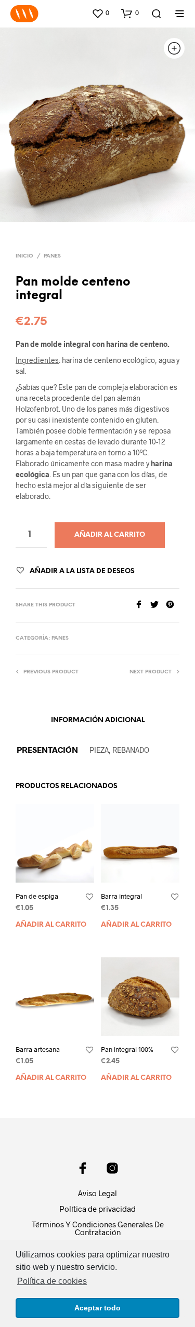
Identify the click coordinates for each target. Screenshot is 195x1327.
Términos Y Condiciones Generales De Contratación (98, 1228)
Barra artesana (38, 1049)
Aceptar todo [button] (97, 1308)
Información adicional (98, 720)
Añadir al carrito (51, 925)
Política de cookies (52, 1281)
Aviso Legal (97, 1193)
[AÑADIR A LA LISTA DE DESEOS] (89, 897)
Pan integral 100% (127, 1049)
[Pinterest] (172, 605)
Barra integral (121, 896)
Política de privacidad (97, 1208)
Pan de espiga (37, 896)
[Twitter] (158, 605)
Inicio (24, 256)
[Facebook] (142, 605)
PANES (52, 256)
